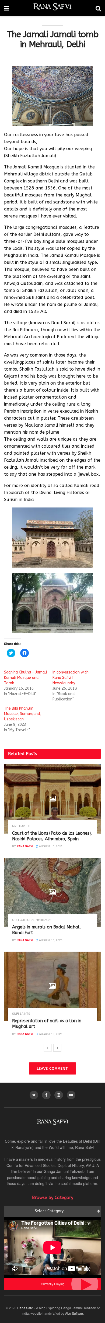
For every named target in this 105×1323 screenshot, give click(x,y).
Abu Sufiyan (74, 1313)
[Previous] (48, 1048)
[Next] (57, 1048)
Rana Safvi (25, 846)
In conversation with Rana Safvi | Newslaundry (70, 677)
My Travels (21, 825)
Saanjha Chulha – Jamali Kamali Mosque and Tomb (25, 677)
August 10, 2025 (50, 846)
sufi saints (21, 1013)
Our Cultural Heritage (31, 919)
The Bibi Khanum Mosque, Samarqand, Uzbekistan (22, 713)
